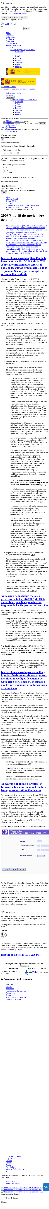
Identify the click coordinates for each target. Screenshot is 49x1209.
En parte (9, 172)
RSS (7, 1171)
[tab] (24, 266)
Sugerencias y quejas (13, 45)
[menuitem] (27, 1206)
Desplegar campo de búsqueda (23, 89)
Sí (6, 168)
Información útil (12, 199)
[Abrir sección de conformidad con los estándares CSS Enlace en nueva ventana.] (22, 1192)
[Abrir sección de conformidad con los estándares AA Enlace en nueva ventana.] (21, 1190)
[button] (24, 136)
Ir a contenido (6, 89)
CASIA (9, 987)
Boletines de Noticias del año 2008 (19, 207)
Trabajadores (10, 37)
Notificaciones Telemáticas (16, 991)
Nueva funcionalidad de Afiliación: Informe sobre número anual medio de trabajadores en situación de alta (27, 250)
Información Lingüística (15, 1169)
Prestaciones (10, 993)
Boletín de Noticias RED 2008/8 (18, 253)
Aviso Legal (10, 1181)
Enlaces (9, 1163)
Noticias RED (11, 203)
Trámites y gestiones (13, 999)
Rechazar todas (19, 17)
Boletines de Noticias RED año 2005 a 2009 (22, 205)
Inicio (8, 33)
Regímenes (10, 995)
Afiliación (9, 984)
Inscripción (10, 989)
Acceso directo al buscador (13, 121)
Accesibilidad (11, 1167)
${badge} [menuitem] (12, 1198)
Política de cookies (13, 1184)
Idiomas (22, 50)
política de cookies (20, 13)
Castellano (23, 100)
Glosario (9, 1161)
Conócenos (10, 35)
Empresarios (10, 41)
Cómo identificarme (13, 1156)
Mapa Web (10, 1159)
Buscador (27, 121)
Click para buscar (31, 124)
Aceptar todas (7, 17)
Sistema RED (11, 201)
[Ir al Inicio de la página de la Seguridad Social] (8, 24)
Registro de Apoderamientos (16, 997)
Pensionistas (10, 39)
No (7, 170)
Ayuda (8, 1165)
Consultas (9, 48)
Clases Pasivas (11, 43)
